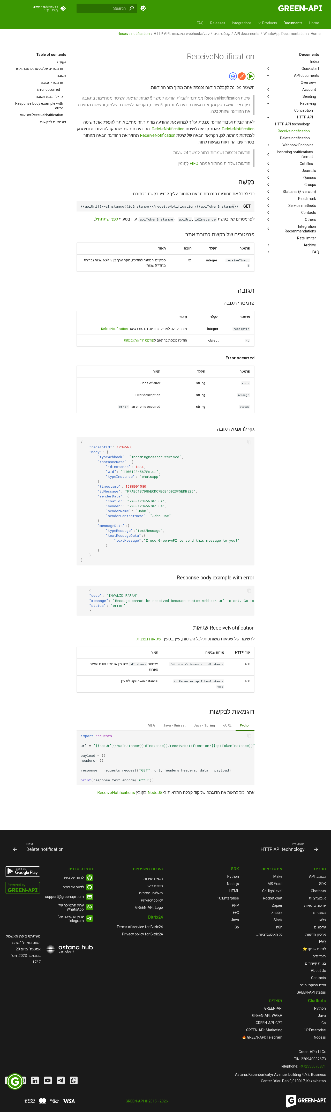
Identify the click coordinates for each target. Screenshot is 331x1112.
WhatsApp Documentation (285, 34)
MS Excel (275, 884)
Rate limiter (306, 238)
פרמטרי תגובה (52, 82)
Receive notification (294, 131)
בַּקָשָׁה (61, 61)
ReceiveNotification (157, 135)
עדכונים (320, 927)
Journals (309, 171)
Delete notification (295, 138)
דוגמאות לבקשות (53, 122)
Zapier (277, 905)
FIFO (194, 163)
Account (309, 89)
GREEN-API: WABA (267, 1015)
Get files (306, 164)
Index (314, 61)
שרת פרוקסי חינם (312, 985)
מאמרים (319, 913)
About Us (318, 971)
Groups (310, 185)
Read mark (307, 198)
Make (277, 876)
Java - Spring (204, 725)
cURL (227, 725)
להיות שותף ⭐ (314, 949)
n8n (279, 927)
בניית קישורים (315, 963)
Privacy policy (152, 900)
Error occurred (48, 89)
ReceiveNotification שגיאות (41, 115)
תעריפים (319, 956)
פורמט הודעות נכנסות (139, 340)
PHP (235, 905)
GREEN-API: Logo (149, 907)
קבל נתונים (222, 34)
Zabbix (276, 913)
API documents (246, 34)
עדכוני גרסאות (315, 905)
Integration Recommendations (300, 228)
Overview (308, 82)
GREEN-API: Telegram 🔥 (262, 1037)
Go (237, 927)
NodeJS (155, 792)
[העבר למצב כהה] (143, 8)
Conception (303, 110)
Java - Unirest (174, 725)
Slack (278, 920)
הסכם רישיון (154, 886)
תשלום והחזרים (151, 893)
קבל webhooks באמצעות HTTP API (181, 34)
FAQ (200, 23)
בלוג (322, 920)
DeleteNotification (238, 128)
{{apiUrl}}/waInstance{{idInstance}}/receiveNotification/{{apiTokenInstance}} (159, 206)
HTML (234, 891)
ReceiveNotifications (116, 792)
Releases (217, 23)
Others (310, 219)
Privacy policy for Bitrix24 (142, 934)
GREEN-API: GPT (269, 1023)
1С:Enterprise (228, 898)
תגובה (61, 75)
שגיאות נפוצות (149, 639)
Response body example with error (39, 105)
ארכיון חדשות (315, 934)
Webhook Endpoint (297, 145)
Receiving (308, 103)
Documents (293, 23)
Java (235, 920)
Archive (310, 245)
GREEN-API (273, 1008)
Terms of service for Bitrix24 (140, 927)
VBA (151, 725)
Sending (309, 96)
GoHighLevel (272, 891)
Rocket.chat (272, 898)
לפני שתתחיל (106, 219)
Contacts (308, 212)
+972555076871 (312, 1066)
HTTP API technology (292, 124)
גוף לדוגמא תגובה (49, 96)
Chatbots (318, 891)
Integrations (242, 23)
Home (314, 23)
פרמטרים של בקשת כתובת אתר (39, 68)
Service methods (302, 205)
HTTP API (305, 117)
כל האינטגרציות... (269, 934)
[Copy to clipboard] (234, 206)
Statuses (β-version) (299, 192)
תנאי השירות (153, 878)
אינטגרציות (317, 898)
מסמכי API (317, 876)
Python (245, 725)
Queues (309, 178)
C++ (235, 913)
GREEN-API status (311, 992)
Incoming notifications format (295, 154)
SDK (322, 884)
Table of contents (51, 54)
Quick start (310, 68)
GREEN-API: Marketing (264, 1030)
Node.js (233, 884)
